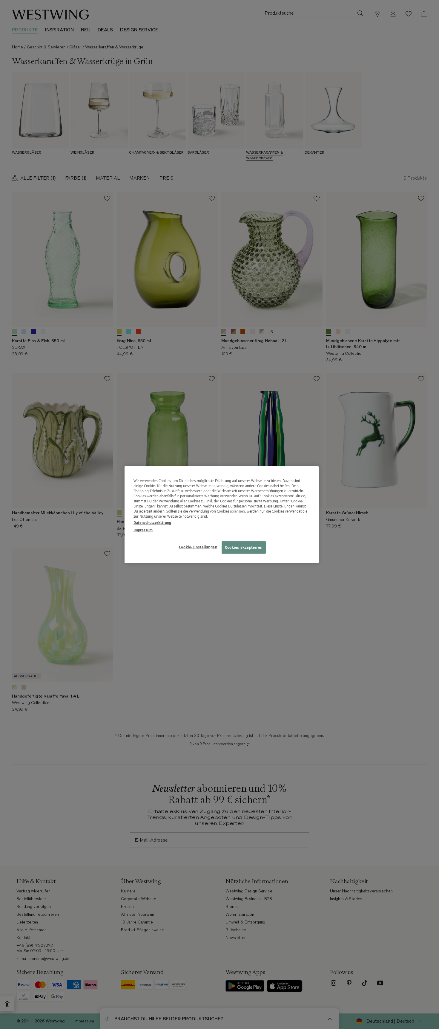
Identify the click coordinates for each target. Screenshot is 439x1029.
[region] (222, 514)
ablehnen (237, 511)
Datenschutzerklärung (152, 522)
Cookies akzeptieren (244, 547)
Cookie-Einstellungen (198, 547)
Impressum (143, 530)
